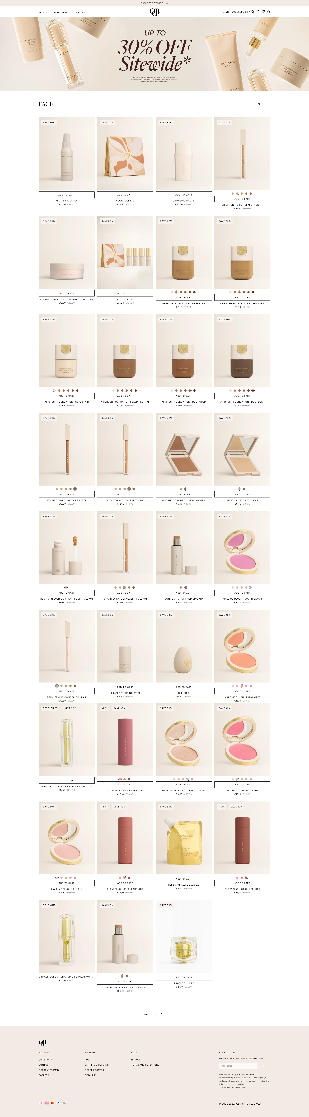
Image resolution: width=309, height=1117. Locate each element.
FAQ (87, 1059)
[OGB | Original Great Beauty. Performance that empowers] (154, 12)
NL (222, 11)
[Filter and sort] (260, 104)
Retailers (91, 1075)
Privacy (135, 1059)
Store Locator (94, 1070)
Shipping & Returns (97, 1065)
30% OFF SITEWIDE (152, 3)
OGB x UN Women (49, 1070)
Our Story (45, 1059)
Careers (44, 1075)
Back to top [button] (151, 1014)
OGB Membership (241, 12)
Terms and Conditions (145, 1065)
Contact (44, 1065)
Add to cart (66, 194)
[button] (253, 12)
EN (227, 11)
